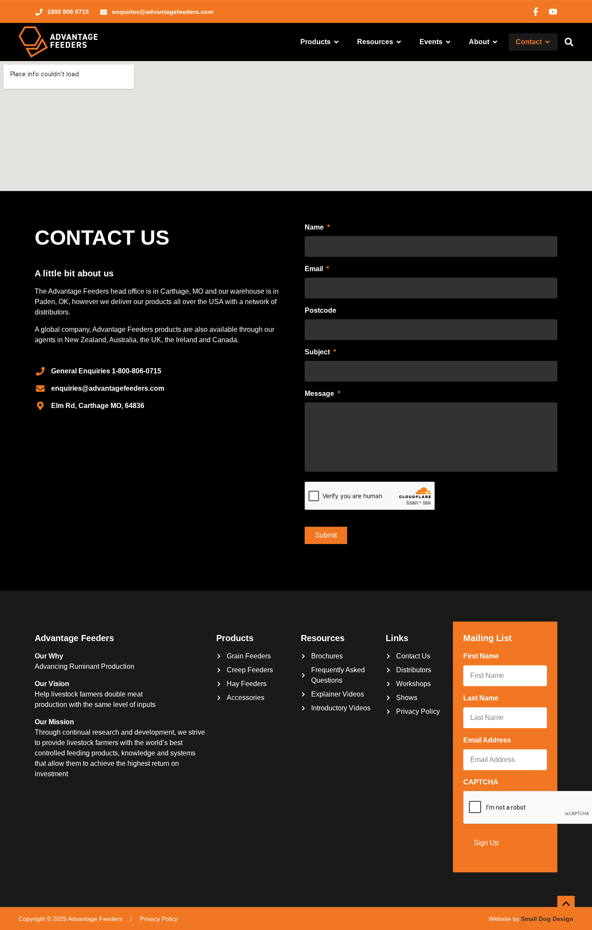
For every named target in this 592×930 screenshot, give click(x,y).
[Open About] (494, 42)
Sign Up (486, 842)
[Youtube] (553, 11)
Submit (326, 535)
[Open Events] (448, 42)
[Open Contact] (547, 42)
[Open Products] (336, 42)
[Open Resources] (398, 42)
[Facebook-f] (535, 11)
